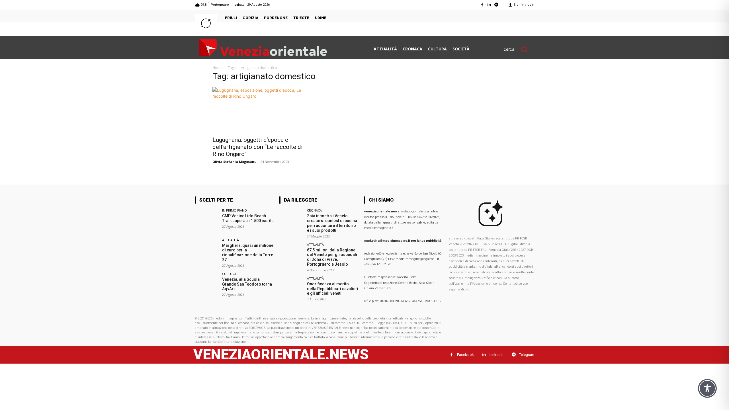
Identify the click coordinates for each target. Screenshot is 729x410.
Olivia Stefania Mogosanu (234, 161)
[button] (519, 49)
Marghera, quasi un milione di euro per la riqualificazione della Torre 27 (247, 252)
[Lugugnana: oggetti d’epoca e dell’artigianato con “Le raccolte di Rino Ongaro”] (258, 110)
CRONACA (314, 210)
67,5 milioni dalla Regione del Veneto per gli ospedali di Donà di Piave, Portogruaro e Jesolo (332, 257)
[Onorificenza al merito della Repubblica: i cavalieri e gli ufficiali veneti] (291, 288)
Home (217, 67)
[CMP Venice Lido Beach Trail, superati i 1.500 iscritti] (206, 220)
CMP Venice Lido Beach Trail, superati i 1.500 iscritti (248, 218)
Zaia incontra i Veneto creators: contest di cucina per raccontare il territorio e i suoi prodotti (332, 223)
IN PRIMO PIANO (234, 210)
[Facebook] (482, 4)
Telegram (526, 354)
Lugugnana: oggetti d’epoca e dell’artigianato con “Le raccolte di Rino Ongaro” (257, 146)
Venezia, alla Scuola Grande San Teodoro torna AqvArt (247, 284)
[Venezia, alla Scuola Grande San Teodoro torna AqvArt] (206, 284)
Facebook (465, 354)
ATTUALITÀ (230, 239)
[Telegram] (496, 4)
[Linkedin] (489, 4)
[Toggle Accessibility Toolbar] (707, 388)
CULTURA (229, 273)
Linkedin (496, 354)
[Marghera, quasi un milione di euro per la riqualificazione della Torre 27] (206, 250)
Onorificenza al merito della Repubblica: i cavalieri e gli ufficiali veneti (332, 289)
